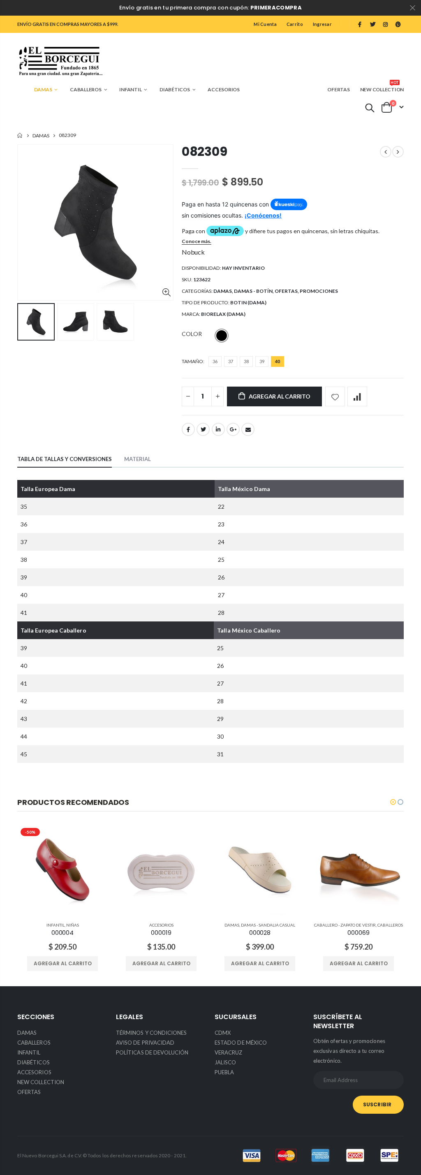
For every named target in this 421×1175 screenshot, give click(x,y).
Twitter (203, 429)
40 (277, 361)
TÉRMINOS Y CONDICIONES (151, 1032)
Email (247, 429)
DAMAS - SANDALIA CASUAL (268, 924)
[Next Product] (398, 152)
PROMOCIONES (319, 291)
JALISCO (225, 1062)
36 (215, 361)
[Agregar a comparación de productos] (357, 396)
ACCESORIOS (161, 924)
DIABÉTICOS (33, 1062)
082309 (204, 151)
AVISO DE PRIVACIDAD (145, 1042)
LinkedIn (218, 429)
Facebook (188, 429)
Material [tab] (137, 459)
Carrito (295, 24)
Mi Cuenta (265, 24)
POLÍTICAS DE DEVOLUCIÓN (152, 1052)
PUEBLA (224, 1072)
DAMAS (40, 135)
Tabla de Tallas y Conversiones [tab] (64, 459)
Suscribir (377, 1104)
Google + (233, 429)
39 (261, 361)
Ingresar (322, 24)
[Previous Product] (385, 152)
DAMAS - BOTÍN (253, 291)
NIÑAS (72, 924)
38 (246, 361)
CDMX (223, 1032)
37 (230, 361)
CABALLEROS (390, 924)
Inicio (20, 135)
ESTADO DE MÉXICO (241, 1042)
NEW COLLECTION (40, 1082)
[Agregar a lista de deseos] (335, 396)
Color (192, 333)
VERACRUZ (229, 1052)
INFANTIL (55, 924)
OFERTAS (286, 291)
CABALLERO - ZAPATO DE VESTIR (345, 924)
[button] (393, 802)
